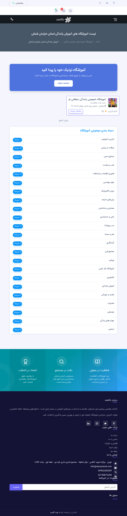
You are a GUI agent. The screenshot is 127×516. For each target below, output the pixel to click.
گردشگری (110, 242)
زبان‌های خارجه (108, 199)
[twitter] (105, 423)
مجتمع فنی (109, 251)
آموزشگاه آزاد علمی (106, 268)
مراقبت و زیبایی (107, 147)
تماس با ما (112, 439)
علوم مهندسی (108, 182)
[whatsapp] (100, 3)
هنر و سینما (109, 234)
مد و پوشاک (109, 225)
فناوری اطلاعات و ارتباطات (103, 173)
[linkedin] (107, 3)
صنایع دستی (109, 156)
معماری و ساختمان (106, 208)
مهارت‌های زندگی (107, 320)
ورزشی (111, 260)
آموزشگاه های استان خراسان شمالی (78, 41)
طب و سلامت (108, 165)
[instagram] (114, 3)
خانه (98, 41)
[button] (70, 10)
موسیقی (110, 312)
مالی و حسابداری (107, 216)
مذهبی (111, 329)
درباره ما (114, 435)
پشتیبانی (19, 3)
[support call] (12, 19)
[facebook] (114, 423)
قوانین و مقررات (111, 443)
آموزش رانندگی (108, 286)
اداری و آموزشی (108, 139)
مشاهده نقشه (63, 83)
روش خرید (113, 447)
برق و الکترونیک (107, 191)
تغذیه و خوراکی (107, 294)
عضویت (16, 487)
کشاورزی (110, 277)
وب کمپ (54, 512)
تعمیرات (111, 303)
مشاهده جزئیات (75, 111)
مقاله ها (114, 451)
